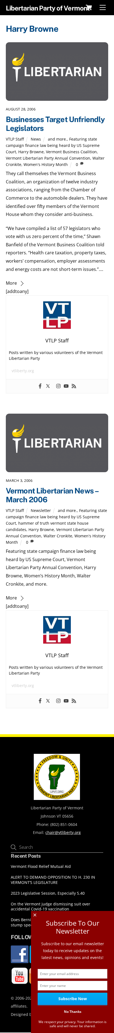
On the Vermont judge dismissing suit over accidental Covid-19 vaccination (50, 907)
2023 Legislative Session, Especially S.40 (48, 893)
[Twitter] (47, 386)
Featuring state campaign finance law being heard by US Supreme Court (53, 145)
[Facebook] (40, 386)
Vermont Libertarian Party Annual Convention (48, 158)
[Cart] (88, 7)
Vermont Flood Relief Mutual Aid (41, 866)
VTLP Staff (15, 139)
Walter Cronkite (57, 535)
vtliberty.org (23, 370)
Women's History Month (46, 164)
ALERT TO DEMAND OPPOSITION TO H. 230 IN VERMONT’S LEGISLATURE (53, 880)
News (36, 139)
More (11, 283)
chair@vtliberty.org (63, 832)
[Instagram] (58, 386)
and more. (57, 139)
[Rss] (73, 386)
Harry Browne (31, 151)
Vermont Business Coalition (71, 151)
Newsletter (41, 510)
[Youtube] (66, 386)
